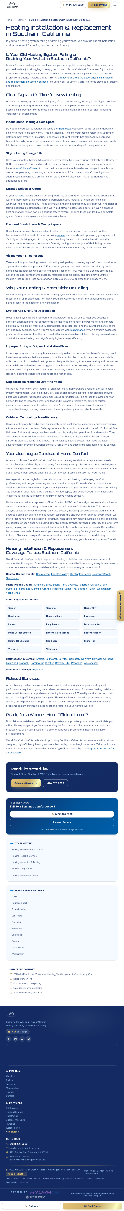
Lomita (11, 624)
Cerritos (63, 658)
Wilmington (52, 649)
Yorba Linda (13, 592)
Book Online (100, 4)
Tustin (91, 588)
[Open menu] (114, 5)
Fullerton (84, 584)
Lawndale (89, 616)
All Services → (13, 1131)
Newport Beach (101, 574)
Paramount (37, 662)
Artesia (40, 658)
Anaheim (39, 584)
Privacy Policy (12, 1178)
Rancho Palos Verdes (57, 632)
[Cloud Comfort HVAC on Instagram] (15, 1039)
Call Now (33, 1206)
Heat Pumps (12, 1116)
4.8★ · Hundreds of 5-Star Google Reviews (63, 829)
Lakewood (12, 662)
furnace (19, 195)
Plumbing (10, 1123)
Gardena (51, 608)
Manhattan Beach (93, 624)
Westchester (91, 662)
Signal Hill (89, 641)
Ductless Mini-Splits (15, 1120)
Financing (11, 1084)
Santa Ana (70, 588)
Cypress (72, 584)
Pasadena (76, 662)
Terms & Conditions (95, 1178)
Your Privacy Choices (30, 1178)
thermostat (64, 128)
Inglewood (38, 669)
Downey (86, 658)
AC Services (12, 1108)
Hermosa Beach (54, 616)
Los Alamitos (33, 588)
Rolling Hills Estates (18, 641)
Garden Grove (98, 584)
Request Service (62, 822)
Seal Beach (12, 578)
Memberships (13, 1088)
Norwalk (24, 662)
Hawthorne (14, 616)
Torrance (13, 649)
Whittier (49, 662)
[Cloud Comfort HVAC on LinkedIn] (28, 1039)
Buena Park (59, 584)
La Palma (19, 588)
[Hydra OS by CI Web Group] (45, 1192)
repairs (61, 235)
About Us (10, 1076)
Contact (10, 1096)
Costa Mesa (43, 574)
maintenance (77, 329)
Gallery (9, 1080)
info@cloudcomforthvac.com (24, 1148)
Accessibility (11, 1182)
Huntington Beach (80, 574)
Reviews (10, 1092)
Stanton (82, 588)
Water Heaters (13, 1127)
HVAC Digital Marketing (103, 1193)
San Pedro (51, 641)
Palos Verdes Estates (19, 632)
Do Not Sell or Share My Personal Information (63, 1178)
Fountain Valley (60, 574)
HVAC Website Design (80, 1193)
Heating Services (14, 1112)
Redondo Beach (92, 632)
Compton (74, 658)
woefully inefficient (27, 168)
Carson (12, 608)
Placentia (57, 588)
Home (9, 20)
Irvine (9, 588)
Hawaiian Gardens (102, 658)
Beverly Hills (62, 662)
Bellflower (51, 658)
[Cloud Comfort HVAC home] (12, 5)
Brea (48, 584)
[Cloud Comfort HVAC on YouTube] (22, 1039)
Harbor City (90, 608)
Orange (46, 588)
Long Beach (52, 624)
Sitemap (24, 1182)
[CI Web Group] (35, 1197)
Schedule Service (24, 783)
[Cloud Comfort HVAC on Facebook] (8, 1039)
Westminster (104, 588)
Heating (20, 20)
